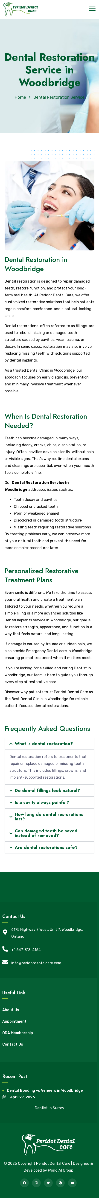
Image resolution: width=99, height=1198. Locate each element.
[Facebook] (24, 1182)
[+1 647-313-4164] (5, 949)
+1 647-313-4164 (26, 950)
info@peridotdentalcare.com (36, 963)
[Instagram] (36, 1182)
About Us (10, 1010)
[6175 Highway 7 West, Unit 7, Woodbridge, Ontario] (5, 932)
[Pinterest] (60, 1182)
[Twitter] (48, 1182)
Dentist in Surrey (49, 1108)
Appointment (14, 1021)
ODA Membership (17, 1033)
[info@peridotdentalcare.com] (5, 962)
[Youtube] (72, 1182)
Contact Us (12, 1044)
